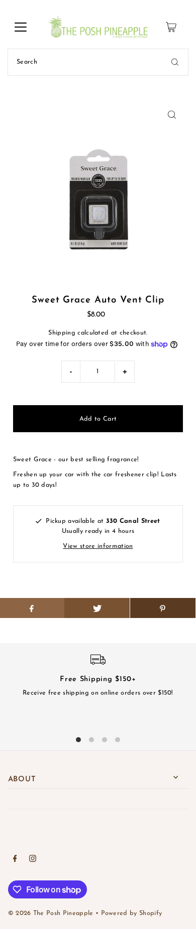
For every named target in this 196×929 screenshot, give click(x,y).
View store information (98, 546)
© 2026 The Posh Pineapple (50, 913)
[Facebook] (15, 860)
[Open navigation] (20, 27)
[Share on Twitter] (97, 608)
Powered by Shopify (131, 913)
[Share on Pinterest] (162, 608)
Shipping (61, 333)
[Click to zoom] (171, 115)
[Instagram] (32, 860)
